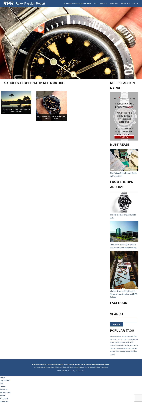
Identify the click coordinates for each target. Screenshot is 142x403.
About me (4, 389)
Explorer (125, 339)
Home (2, 377)
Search (116, 324)
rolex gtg (120, 339)
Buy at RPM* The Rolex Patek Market (77, 3)
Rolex (119, 342)
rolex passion (126, 342)
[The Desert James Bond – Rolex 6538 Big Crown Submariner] (16, 102)
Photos (135, 3)
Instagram (4, 401)
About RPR (114, 3)
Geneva (118, 348)
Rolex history (113, 339)
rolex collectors (132, 336)
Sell (95, 3)
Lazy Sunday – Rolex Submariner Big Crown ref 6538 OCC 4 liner (51, 118)
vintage (119, 336)
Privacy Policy (81, 370)
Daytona (112, 348)
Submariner (125, 336)
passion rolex (134, 345)
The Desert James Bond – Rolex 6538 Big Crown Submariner (16, 110)
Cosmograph (131, 339)
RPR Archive (125, 3)
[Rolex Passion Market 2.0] (124, 116)
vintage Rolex (115, 351)
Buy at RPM (4, 380)
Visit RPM (124, 137)
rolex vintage (113, 336)
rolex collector (132, 348)
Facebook (4, 398)
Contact (103, 3)
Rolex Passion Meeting (122, 345)
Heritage (124, 348)
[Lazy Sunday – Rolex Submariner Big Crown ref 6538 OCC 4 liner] (51, 106)
